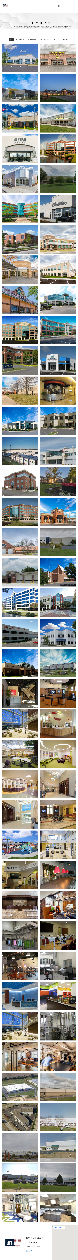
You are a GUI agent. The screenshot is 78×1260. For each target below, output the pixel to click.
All (11, 39)
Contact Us (29, 1251)
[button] (58, 6)
